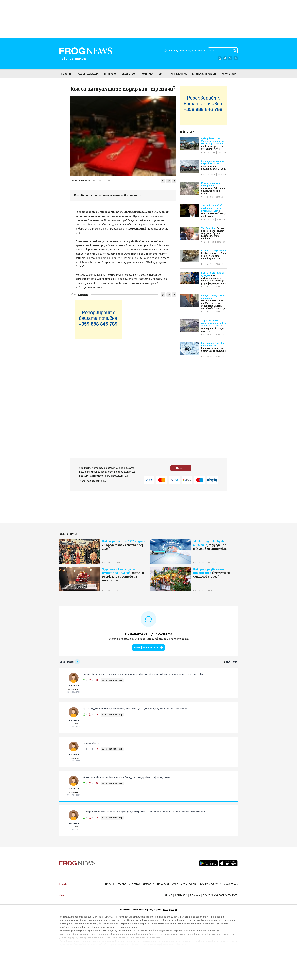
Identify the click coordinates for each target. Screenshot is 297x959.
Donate (180, 468)
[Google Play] (208, 863)
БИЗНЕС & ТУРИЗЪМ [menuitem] (204, 74)
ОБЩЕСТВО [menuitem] (128, 74)
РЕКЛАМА (195, 895)
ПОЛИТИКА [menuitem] (147, 74)
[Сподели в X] (174, 181)
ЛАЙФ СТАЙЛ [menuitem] (229, 74)
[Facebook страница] (225, 58)
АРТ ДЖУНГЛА (188, 884)
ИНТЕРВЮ (134, 884)
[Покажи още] (148, 950)
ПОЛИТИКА (163, 884)
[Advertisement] (148, 19)
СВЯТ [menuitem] (162, 74)
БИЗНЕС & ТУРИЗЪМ (80, 180)
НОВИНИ (110, 884)
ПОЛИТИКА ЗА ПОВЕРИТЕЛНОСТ (220, 895)
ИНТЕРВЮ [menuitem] (110, 74)
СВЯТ (175, 884)
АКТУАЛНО (148, 884)
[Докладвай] (97, 680)
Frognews (83, 294)
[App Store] (228, 863)
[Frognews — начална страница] (77, 863)
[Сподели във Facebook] (168, 181)
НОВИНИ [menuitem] (66, 74)
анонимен (74, 685)
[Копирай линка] (163, 181)
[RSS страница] (236, 58)
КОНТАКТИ (181, 895)
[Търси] (234, 50)
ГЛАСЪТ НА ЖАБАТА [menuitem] (87, 74)
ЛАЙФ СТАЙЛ (231, 884)
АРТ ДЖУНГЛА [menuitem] (179, 74)
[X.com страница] (230, 58)
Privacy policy (169, 909)
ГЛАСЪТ (122, 884)
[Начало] (220, 58)
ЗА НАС (168, 895)
